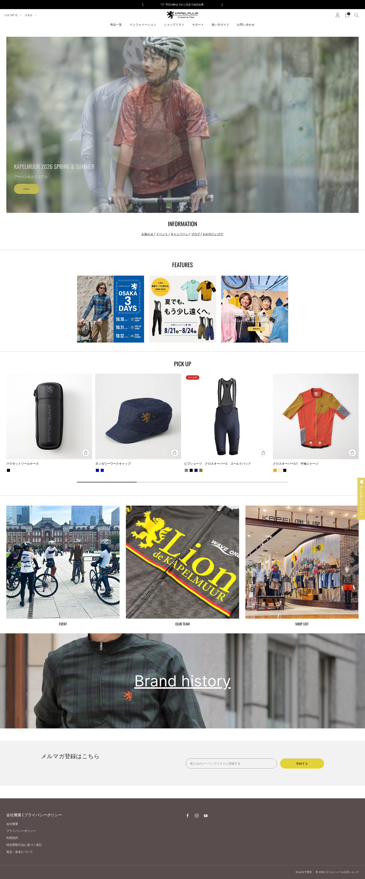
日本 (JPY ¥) (11, 15)
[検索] (356, 15)
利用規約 (12, 838)
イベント (162, 234)
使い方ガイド (220, 24)
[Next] (222, 4)
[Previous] (143, 4)
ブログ (196, 234)
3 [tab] (187, 207)
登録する (302, 763)
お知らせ (148, 234)
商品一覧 (116, 24)
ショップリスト (174, 24)
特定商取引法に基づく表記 (24, 844)
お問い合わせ (246, 24)
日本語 (29, 15)
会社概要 (12, 824)
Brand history (182, 681)
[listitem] (182, 4)
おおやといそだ (213, 234)
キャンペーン (180, 234)
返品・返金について (19, 851)
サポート (198, 24)
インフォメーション (143, 24)
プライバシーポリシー (21, 831)
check (182, 127)
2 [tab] (183, 207)
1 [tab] (178, 207)
